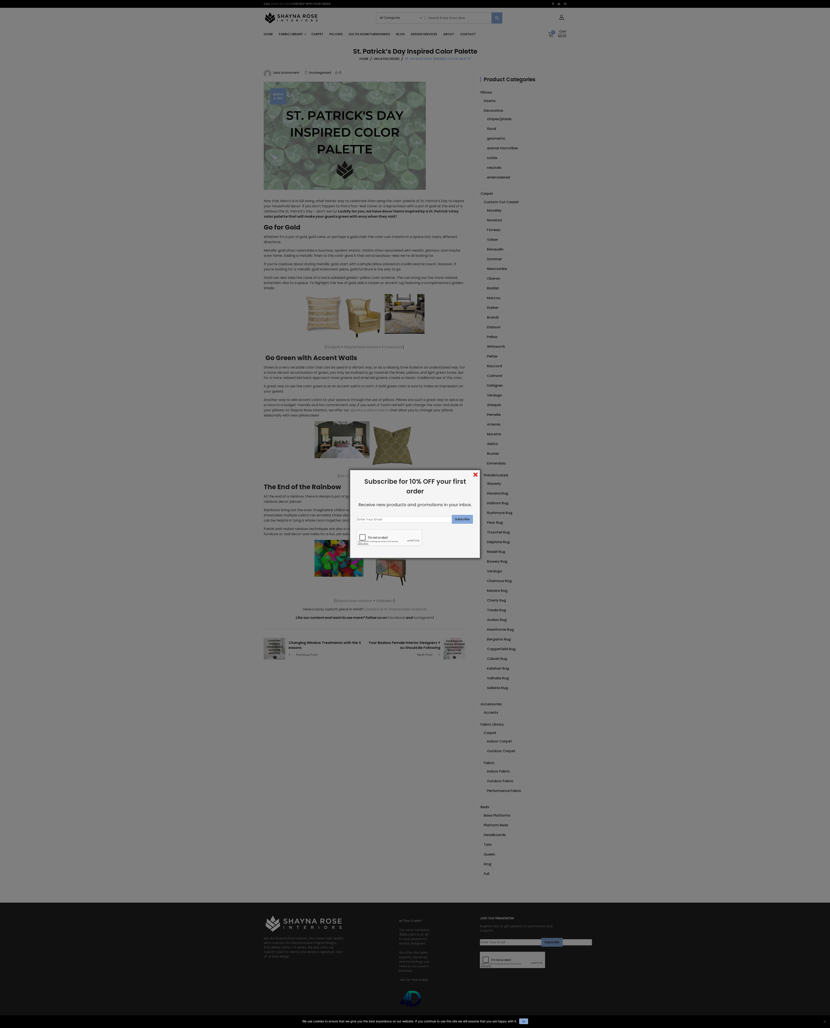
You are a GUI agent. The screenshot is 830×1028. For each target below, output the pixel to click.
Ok (523, 1021)
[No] (824, 1021)
